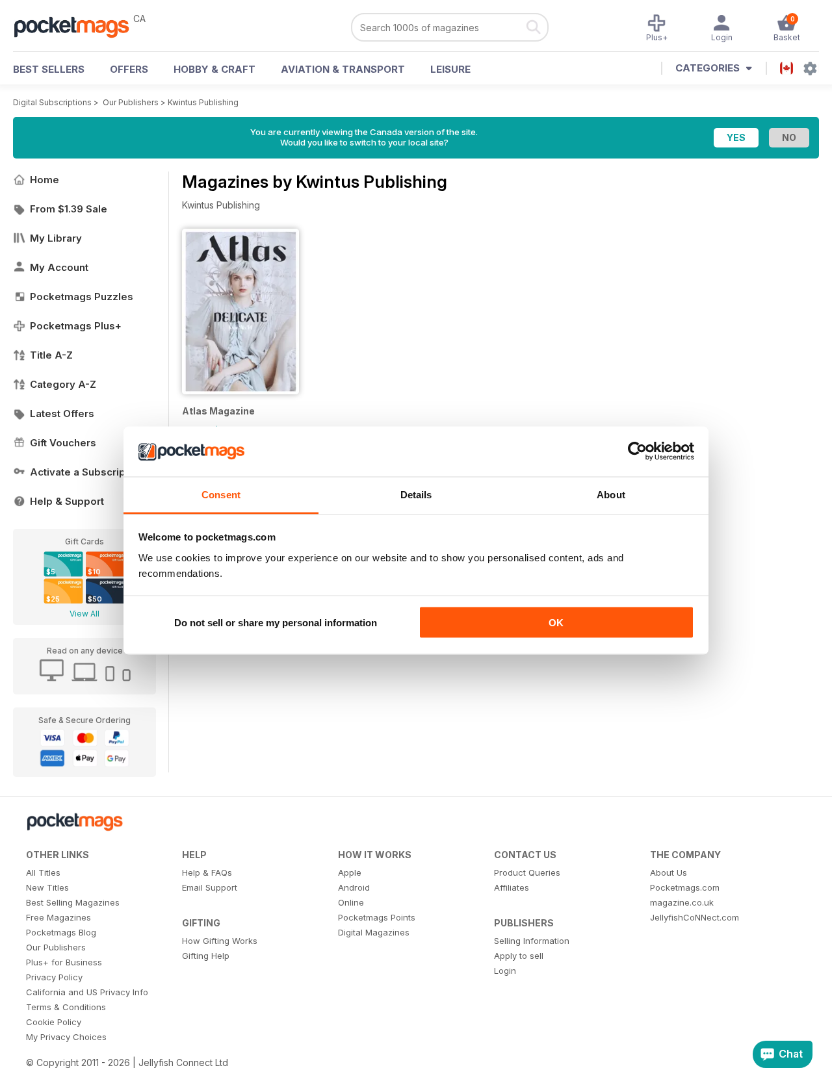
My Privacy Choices (66, 1037)
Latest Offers (62, 413)
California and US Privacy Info (87, 992)
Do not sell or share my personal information (275, 622)
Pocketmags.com (685, 887)
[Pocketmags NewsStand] (78, 26)
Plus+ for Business (64, 962)
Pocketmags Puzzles (81, 296)
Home (44, 179)
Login (505, 970)
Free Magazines (58, 917)
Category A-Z (63, 384)
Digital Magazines (374, 932)
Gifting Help (205, 955)
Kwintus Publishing (203, 102)
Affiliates (511, 887)
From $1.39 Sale (68, 209)
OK (556, 622)
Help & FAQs (207, 872)
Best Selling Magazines (73, 902)
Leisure (450, 69)
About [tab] (611, 494)
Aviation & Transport (343, 69)
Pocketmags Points (376, 917)
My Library (56, 238)
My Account (59, 267)
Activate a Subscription (87, 472)
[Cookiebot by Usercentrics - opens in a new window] (637, 451)
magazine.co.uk (682, 902)
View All (84, 613)
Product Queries (527, 872)
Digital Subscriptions (52, 102)
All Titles (43, 872)
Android (354, 887)
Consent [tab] (221, 494)
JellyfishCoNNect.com (694, 917)
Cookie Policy (53, 1022)
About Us (668, 872)
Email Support (209, 887)
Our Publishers (131, 102)
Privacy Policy (54, 977)
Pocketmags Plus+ (76, 326)
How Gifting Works (219, 940)
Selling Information (531, 940)
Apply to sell (518, 955)
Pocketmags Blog (61, 932)
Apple (349, 872)
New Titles (47, 887)
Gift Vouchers (63, 443)
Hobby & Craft (214, 69)
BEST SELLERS (48, 69)
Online (351, 902)
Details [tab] (416, 494)
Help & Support (67, 501)
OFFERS (129, 69)
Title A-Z (51, 355)
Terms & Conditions (66, 1007)
